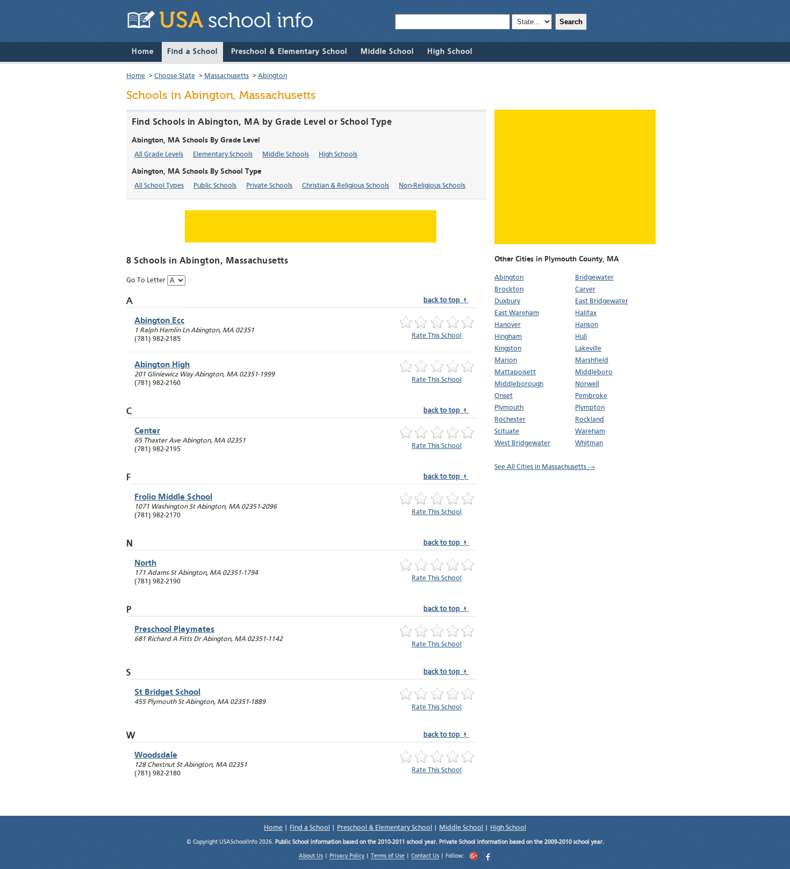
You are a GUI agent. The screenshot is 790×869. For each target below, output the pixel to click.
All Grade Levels (158, 154)
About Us (311, 857)
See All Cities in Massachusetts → (544, 467)
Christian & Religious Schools (345, 185)
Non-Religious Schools (432, 185)
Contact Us (425, 857)
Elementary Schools (223, 154)
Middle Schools (285, 154)
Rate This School (437, 335)
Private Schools (269, 185)
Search (571, 22)
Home (143, 51)
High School (449, 51)
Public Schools (214, 185)
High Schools (338, 154)
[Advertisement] (575, 177)
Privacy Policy (346, 857)
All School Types (159, 185)
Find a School (192, 51)
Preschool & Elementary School (289, 51)
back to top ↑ (446, 300)
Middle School (387, 51)
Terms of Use (388, 857)
